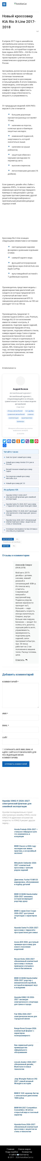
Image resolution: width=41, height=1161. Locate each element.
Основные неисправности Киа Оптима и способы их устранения (21, 530)
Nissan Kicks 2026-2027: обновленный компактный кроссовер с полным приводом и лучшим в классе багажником (26, 963)
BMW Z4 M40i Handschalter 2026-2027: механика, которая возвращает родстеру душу (25, 897)
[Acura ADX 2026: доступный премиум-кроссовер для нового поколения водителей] (7, 942)
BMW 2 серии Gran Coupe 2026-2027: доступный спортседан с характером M (25, 914)
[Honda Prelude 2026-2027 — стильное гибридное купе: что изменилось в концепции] (7, 830)
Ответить (19, 660)
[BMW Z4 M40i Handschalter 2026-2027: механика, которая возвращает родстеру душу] (7, 895)
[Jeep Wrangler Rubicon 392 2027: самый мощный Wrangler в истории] (7, 1079)
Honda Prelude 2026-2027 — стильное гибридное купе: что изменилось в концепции (26, 832)
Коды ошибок (12, 1152)
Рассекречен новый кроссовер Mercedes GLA (18, 477)
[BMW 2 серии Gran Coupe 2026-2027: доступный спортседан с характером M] (7, 911)
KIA (17, 539)
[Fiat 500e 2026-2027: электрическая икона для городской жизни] (7, 1014)
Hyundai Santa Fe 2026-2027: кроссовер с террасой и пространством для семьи (21, 505)
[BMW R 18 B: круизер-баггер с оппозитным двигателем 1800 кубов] (7, 1094)
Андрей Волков (20, 389)
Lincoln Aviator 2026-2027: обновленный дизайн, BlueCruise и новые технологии (25, 1065)
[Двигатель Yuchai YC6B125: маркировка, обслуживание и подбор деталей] (7, 880)
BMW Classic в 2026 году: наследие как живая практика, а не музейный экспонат (25, 849)
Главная (10, 1149)
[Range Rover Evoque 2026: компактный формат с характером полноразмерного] (7, 1029)
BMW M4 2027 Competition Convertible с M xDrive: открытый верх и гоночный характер (26, 1111)
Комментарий (10, 681)
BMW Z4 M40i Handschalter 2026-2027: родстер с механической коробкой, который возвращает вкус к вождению (26, 983)
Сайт (4, 737)
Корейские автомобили (11, 542)
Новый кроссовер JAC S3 (15, 483)
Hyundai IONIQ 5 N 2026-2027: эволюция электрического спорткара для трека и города (21, 513)
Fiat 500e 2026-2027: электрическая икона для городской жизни (25, 1016)
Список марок (24, 1149)
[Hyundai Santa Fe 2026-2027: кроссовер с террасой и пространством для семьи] (7, 928)
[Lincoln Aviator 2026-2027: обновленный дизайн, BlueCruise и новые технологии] (7, 1062)
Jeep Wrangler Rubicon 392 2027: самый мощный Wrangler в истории (25, 1081)
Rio (14, 546)
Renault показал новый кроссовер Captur (19, 470)
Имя (5, 713)
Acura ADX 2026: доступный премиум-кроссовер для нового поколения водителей (26, 945)
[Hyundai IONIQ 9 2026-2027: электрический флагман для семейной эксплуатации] (20, 785)
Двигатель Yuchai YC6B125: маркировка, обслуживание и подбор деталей (26, 882)
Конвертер (27, 1152)
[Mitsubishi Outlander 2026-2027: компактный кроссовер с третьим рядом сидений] (7, 863)
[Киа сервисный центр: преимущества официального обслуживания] (7, 1046)
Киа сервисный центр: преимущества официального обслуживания (24, 1048)
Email (5, 725)
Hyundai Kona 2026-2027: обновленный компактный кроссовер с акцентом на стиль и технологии (21, 522)
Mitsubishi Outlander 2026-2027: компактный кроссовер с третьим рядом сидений (25, 866)
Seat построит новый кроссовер (18, 457)
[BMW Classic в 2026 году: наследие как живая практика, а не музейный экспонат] (7, 847)
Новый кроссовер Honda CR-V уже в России (20, 463)
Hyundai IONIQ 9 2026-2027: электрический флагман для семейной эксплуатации (21, 497)
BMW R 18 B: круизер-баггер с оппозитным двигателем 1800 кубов (26, 1095)
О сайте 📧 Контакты (19, 1154)
